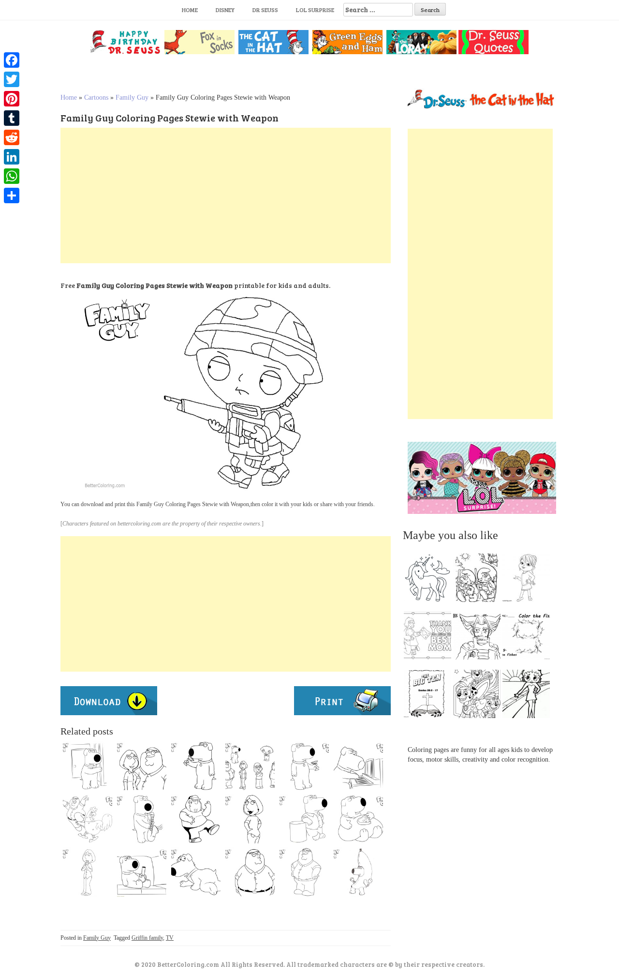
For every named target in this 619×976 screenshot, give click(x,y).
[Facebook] (11, 60)
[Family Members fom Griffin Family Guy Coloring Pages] (250, 765)
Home (190, 10)
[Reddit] (11, 137)
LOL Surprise (315, 10)
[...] (430, 580)
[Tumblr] (11, 118)
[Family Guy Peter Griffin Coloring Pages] (304, 872)
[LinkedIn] (11, 156)
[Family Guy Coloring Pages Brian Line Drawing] (87, 765)
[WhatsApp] (11, 176)
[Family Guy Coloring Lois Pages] (87, 872)
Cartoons (96, 97)
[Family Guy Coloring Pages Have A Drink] (304, 765)
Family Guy (132, 97)
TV (170, 937)
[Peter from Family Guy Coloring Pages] (87, 818)
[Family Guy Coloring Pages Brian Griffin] (304, 818)
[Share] (11, 195)
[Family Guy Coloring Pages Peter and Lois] (141, 765)
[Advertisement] (225, 195)
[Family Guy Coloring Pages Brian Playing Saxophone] (141, 818)
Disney (225, 10)
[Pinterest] (11, 98)
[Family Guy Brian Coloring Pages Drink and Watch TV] (141, 872)
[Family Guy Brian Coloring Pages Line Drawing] (195, 872)
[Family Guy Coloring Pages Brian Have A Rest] (358, 818)
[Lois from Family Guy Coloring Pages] (250, 818)
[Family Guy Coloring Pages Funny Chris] (195, 818)
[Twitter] (11, 79)
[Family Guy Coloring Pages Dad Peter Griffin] (250, 872)
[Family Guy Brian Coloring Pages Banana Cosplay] (358, 872)
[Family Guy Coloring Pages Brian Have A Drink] (195, 765)
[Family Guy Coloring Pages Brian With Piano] (358, 765)
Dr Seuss (265, 10)
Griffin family (147, 937)
